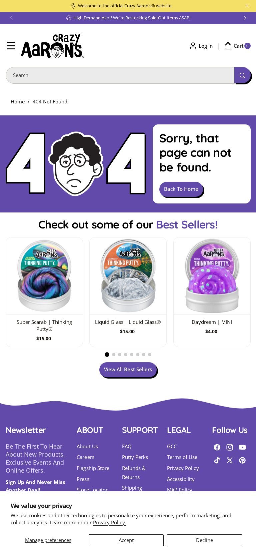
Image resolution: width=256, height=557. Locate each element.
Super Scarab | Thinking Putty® (44, 326)
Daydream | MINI (212, 322)
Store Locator (92, 489)
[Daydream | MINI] (212, 275)
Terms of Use (182, 457)
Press (83, 479)
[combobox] (128, 75)
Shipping (132, 487)
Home (18, 101)
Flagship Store (93, 468)
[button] (11, 17)
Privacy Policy (183, 468)
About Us (87, 446)
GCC (172, 446)
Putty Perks (135, 457)
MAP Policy (180, 489)
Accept (126, 540)
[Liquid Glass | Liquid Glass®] (128, 275)
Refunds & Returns (134, 473)
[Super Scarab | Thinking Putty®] (44, 275)
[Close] (247, 6)
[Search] (242, 75)
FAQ (127, 446)
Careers (85, 457)
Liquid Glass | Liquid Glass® (128, 322)
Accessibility (181, 479)
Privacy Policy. (109, 522)
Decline (204, 540)
